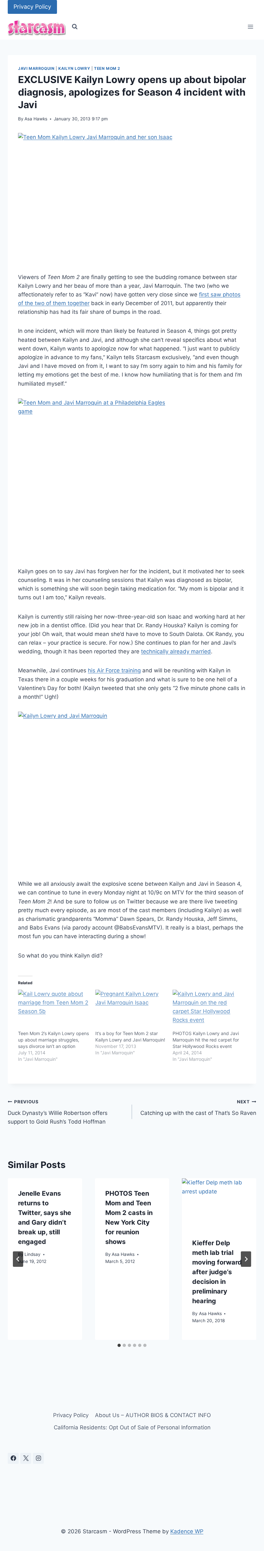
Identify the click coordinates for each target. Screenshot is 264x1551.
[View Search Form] (74, 27)
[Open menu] (250, 27)
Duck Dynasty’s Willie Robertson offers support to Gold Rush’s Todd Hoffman (58, 1112)
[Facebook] (13, 1458)
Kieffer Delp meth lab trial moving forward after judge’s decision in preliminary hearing (217, 1272)
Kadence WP (186, 1531)
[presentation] (219, 1203)
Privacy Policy (32, 6)
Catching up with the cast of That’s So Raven (198, 1107)
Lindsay (32, 1254)
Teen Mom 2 (107, 68)
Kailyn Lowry (74, 68)
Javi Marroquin (36, 68)
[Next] (246, 1259)
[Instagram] (38, 1458)
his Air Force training (114, 670)
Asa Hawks (35, 118)
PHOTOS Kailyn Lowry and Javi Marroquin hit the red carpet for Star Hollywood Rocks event (206, 1040)
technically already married (176, 651)
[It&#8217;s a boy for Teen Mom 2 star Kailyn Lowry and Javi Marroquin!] (130, 1010)
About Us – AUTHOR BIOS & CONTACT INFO (153, 1415)
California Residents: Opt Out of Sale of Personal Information (132, 1427)
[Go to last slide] (18, 1259)
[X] (25, 1458)
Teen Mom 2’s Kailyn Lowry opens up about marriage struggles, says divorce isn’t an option (53, 1040)
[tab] (119, 1345)
